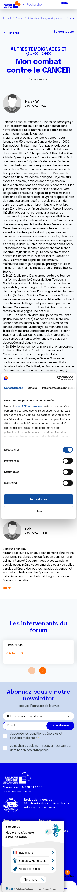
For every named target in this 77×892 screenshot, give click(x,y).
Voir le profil (14, 653)
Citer (7, 588)
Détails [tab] (32, 387)
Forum (19, 19)
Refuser (39, 511)
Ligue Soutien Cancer (17, 791)
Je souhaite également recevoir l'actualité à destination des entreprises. (40, 748)
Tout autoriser (38, 499)
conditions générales (44, 733)
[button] (42, 671)
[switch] (68, 461)
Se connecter (64, 31)
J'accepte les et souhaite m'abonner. (36, 736)
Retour (14, 33)
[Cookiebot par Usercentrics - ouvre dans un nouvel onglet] (57, 378)
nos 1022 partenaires (28, 406)
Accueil (7, 19)
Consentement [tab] (13, 387)
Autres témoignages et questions (46, 19)
